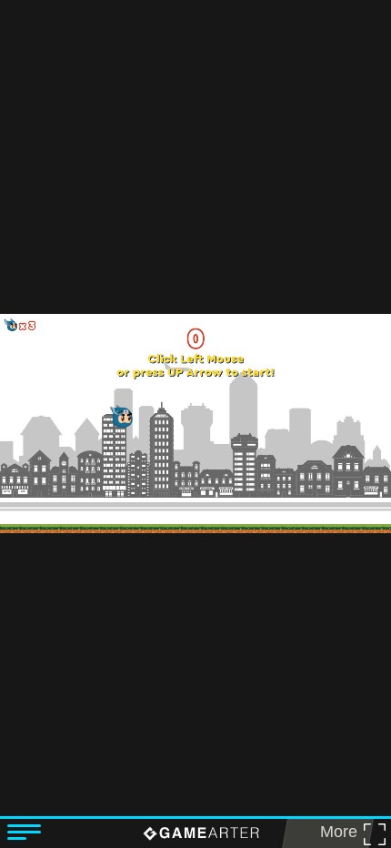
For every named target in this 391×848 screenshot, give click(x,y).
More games (332, 835)
